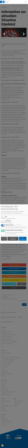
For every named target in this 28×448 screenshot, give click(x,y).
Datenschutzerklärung (16, 213)
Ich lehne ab (4, 238)
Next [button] (24, 35)
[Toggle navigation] (26, 2)
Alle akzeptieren (22, 238)
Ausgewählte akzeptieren (13, 238)
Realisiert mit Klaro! (22, 241)
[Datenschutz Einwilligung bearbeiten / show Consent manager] (2, 445)
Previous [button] (4, 35)
